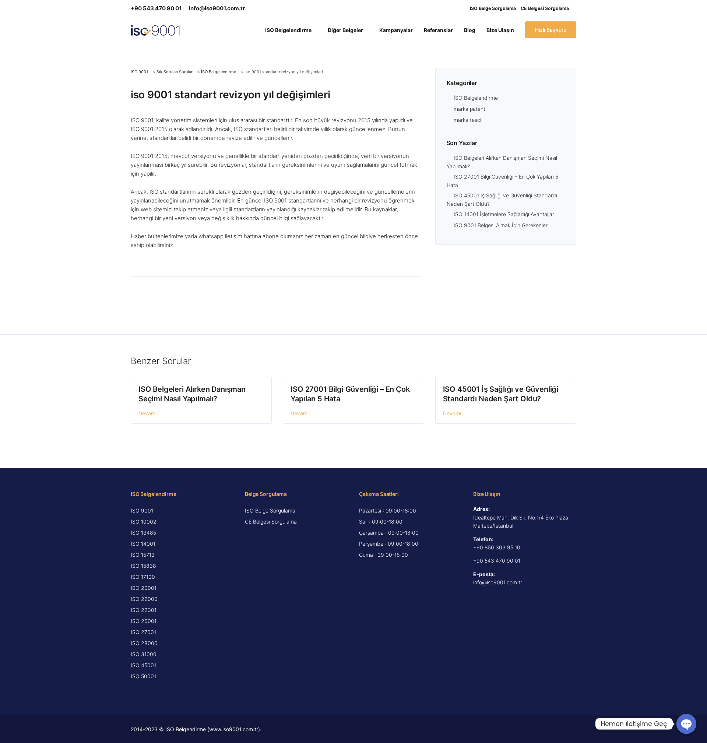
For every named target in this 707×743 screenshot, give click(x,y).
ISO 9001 (142, 510)
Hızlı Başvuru (550, 30)
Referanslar (438, 30)
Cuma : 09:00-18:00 (383, 555)
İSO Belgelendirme (476, 98)
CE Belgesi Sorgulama (545, 8)
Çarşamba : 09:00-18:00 (389, 532)
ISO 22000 (144, 599)
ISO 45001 (143, 665)
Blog (469, 30)
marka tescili (468, 120)
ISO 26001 (143, 621)
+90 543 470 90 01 (156, 8)
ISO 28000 (144, 643)
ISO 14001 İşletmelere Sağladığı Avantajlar (504, 214)
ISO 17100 (143, 577)
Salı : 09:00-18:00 (380, 521)
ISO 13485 (143, 532)
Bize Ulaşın (500, 30)
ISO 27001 (143, 632)
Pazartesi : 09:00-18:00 (387, 510)
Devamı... (149, 413)
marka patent (469, 109)
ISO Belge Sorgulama (493, 8)
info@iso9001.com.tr (217, 8)
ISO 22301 (143, 610)
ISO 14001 (143, 543)
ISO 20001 (143, 588)
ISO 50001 (143, 676)
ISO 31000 (143, 654)
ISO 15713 (143, 555)
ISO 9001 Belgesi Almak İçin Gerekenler (501, 225)
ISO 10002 (143, 521)
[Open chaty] (686, 724)
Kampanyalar (396, 30)
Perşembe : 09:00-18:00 (388, 543)
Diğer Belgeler (345, 30)
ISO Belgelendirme (288, 30)
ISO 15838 (143, 566)
